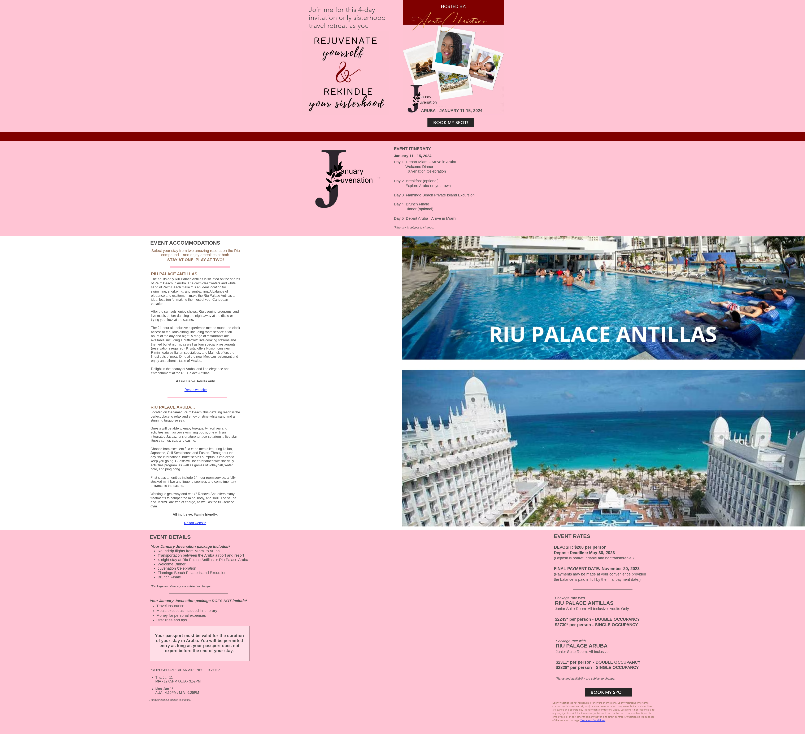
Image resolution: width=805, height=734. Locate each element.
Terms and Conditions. (592, 720)
